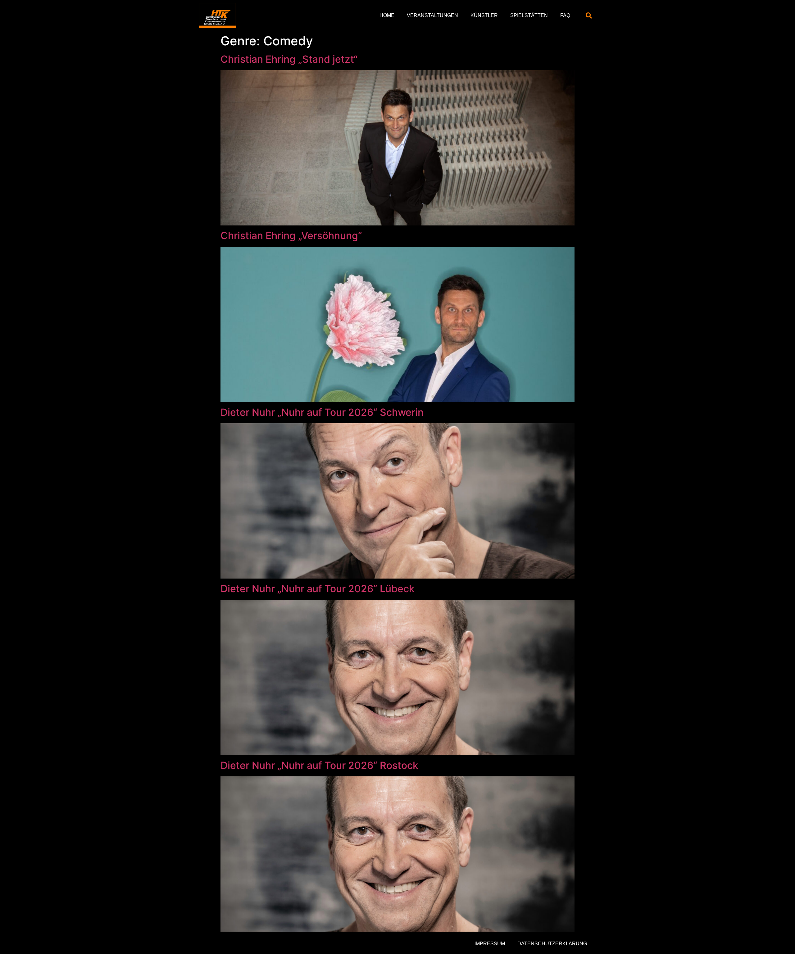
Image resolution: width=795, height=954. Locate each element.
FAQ (565, 15)
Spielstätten (529, 15)
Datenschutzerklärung (552, 943)
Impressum (490, 943)
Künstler (484, 15)
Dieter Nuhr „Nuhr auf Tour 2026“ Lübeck (317, 589)
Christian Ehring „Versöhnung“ (291, 235)
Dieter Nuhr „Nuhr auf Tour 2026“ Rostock (319, 765)
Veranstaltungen (432, 15)
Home (386, 15)
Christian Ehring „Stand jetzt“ (289, 59)
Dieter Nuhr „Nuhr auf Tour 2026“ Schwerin (322, 412)
